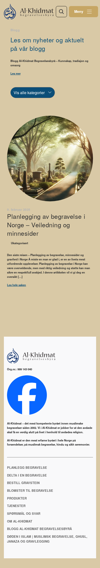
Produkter (17, 498)
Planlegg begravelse (27, 467)
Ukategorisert (19, 243)
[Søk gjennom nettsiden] (61, 11)
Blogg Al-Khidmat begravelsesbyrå (39, 529)
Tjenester (16, 506)
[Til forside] (30, 11)
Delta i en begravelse (27, 475)
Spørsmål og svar (23, 513)
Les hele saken (16, 285)
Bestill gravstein (23, 483)
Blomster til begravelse (30, 490)
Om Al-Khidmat (19, 521)
